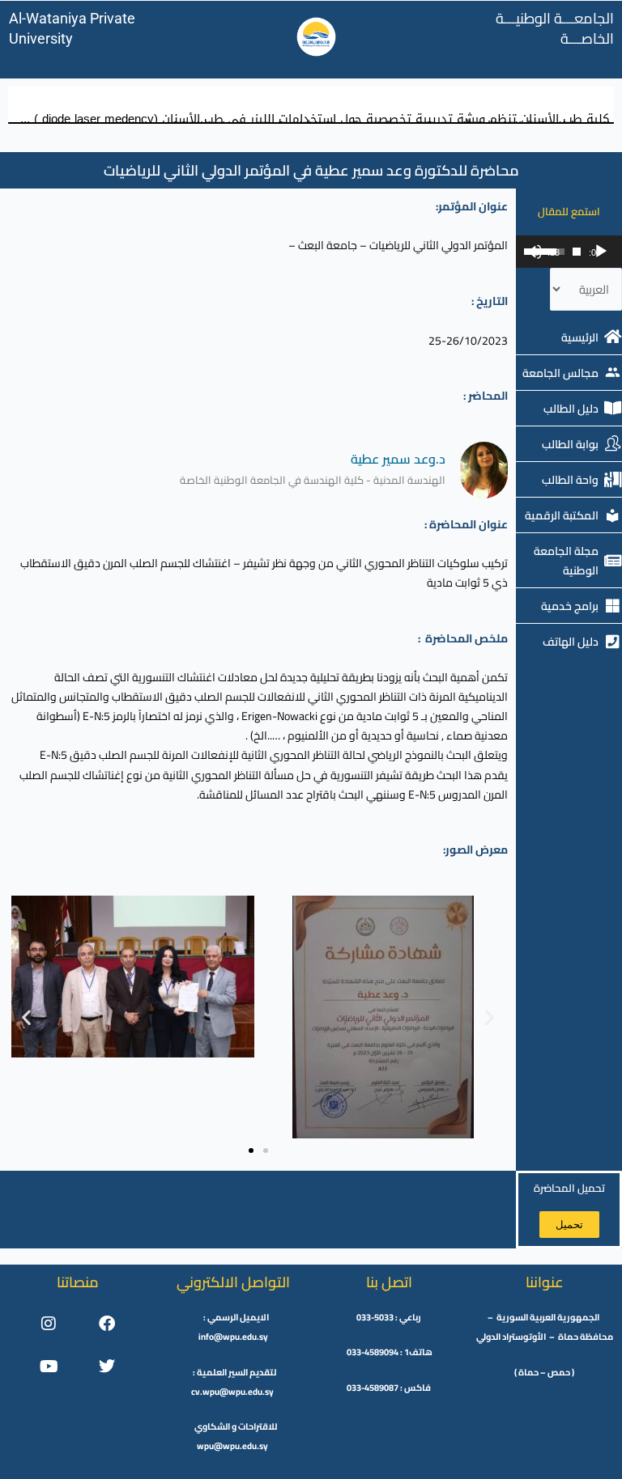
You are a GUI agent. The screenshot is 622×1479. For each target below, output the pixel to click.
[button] (26, 1016)
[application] (569, 251)
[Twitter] (107, 1366)
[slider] (577, 252)
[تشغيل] (601, 252)
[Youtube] (48, 1366)
